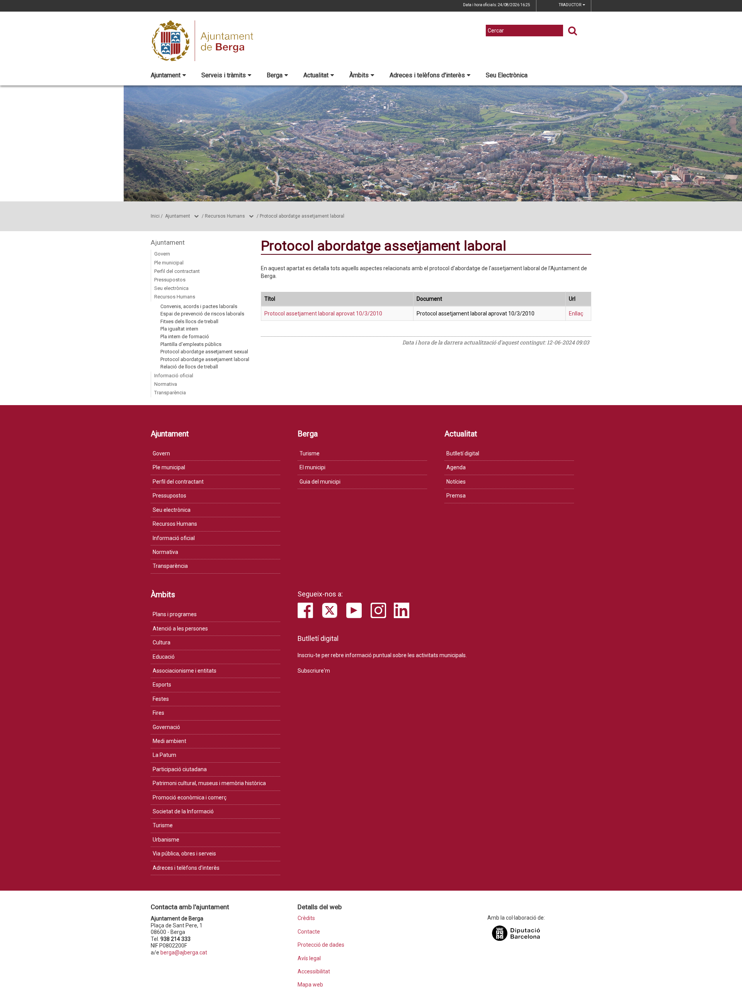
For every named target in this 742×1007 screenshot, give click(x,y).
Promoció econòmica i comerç (189, 797)
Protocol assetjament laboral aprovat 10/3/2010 (323, 313)
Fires (158, 713)
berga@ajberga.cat (183, 952)
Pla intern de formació (184, 336)
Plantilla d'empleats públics (190, 344)
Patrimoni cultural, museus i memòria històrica (209, 783)
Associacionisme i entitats (184, 671)
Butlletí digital (462, 453)
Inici (155, 216)
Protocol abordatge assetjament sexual (204, 351)
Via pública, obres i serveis (184, 853)
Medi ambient (169, 741)
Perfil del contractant (177, 271)
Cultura (161, 642)
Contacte (309, 932)
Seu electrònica (171, 288)
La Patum (164, 755)
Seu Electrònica (507, 75)
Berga (275, 75)
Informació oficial (173, 375)
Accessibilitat (314, 972)
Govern (162, 254)
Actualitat (315, 75)
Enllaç (576, 313)
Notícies (456, 482)
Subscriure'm (314, 671)
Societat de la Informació (183, 811)
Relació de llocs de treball (189, 367)
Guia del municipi (320, 482)
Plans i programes (175, 614)
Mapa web (310, 985)
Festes (161, 699)
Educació (164, 657)
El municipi (312, 467)
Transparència (170, 392)
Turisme (310, 453)
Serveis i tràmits (223, 75)
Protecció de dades (321, 945)
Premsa (456, 495)
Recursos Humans (225, 216)
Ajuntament (165, 75)
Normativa (165, 384)
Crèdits (306, 918)
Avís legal (309, 958)
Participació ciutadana (180, 769)
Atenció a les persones (180, 628)
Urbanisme (166, 840)
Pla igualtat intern (179, 329)
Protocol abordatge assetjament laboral (302, 216)
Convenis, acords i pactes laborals (198, 306)
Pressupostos (170, 280)
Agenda (456, 467)
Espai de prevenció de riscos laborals (202, 314)
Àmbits (359, 75)
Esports (162, 685)
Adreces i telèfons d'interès (427, 75)
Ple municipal (169, 263)
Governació (166, 727)
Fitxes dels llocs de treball (189, 321)
